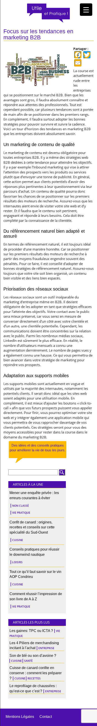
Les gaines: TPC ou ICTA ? (31, 631)
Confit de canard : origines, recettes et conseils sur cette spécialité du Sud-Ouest (32, 527)
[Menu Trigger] (86, 9)
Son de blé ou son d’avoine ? (32, 655)
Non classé (20, 506)
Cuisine (17, 540)
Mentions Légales (20, 717)
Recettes (34, 678)
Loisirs (17, 562)
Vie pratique (21, 513)
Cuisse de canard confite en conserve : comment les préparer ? (35, 673)
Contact (45, 717)
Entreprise (46, 648)
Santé (28, 661)
